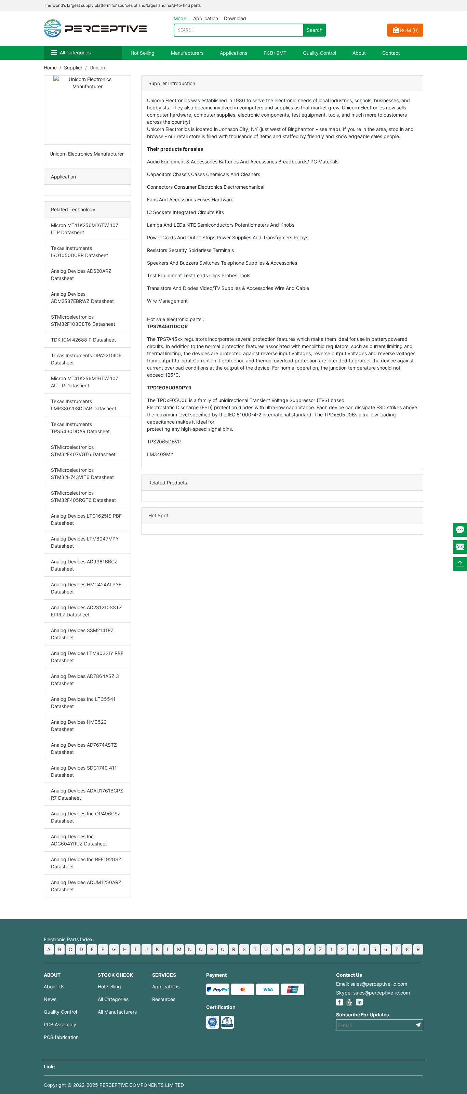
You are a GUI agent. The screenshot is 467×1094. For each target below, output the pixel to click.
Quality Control (319, 53)
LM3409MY (160, 454)
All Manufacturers (117, 1012)
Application (205, 18)
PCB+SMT (275, 53)
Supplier (73, 67)
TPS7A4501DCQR (167, 326)
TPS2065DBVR (164, 441)
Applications (233, 53)
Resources (163, 999)
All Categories (75, 52)
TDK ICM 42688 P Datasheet (83, 340)
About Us (54, 986)
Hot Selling (143, 53)
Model (180, 18)
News (50, 999)
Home (50, 67)
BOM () (409, 30)
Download (235, 18)
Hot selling (109, 986)
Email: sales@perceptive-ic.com (371, 984)
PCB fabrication (61, 1037)
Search (314, 30)
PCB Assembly (60, 1024)
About (359, 53)
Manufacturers (187, 53)
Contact (391, 53)
